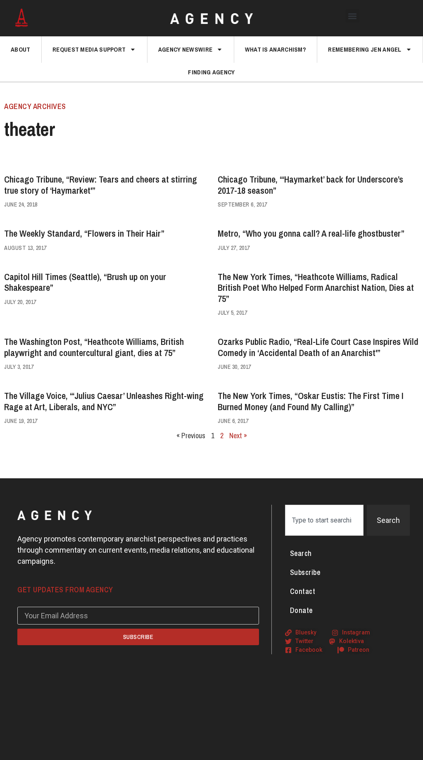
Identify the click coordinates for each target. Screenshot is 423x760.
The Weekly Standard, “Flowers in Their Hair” (84, 233)
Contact (303, 591)
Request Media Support (89, 49)
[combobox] (324, 520)
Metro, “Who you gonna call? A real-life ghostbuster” (311, 233)
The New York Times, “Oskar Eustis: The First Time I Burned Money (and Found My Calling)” (311, 401)
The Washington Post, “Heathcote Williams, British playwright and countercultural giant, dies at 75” (94, 347)
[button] (352, 16)
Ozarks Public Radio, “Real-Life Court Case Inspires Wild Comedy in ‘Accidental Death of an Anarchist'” (318, 347)
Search (301, 553)
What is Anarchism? (275, 49)
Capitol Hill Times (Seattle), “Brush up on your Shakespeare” (85, 282)
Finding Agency (211, 72)
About (21, 49)
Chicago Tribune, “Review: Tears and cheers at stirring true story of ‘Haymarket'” (100, 184)
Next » (238, 435)
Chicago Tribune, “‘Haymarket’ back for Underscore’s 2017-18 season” (310, 184)
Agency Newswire (185, 49)
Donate (301, 610)
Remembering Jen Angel (364, 49)
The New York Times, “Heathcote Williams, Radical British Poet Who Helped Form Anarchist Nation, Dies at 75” (316, 288)
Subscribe (305, 572)
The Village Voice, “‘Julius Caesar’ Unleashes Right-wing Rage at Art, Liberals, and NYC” (104, 401)
